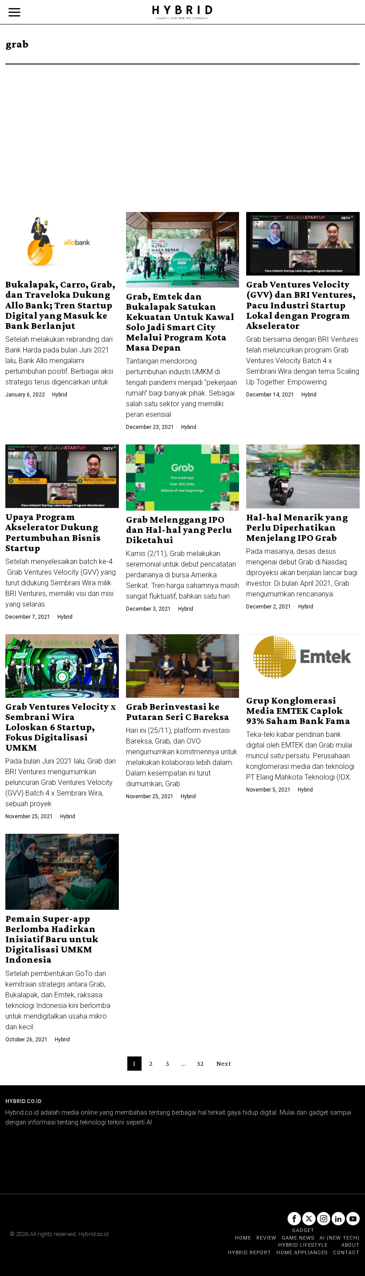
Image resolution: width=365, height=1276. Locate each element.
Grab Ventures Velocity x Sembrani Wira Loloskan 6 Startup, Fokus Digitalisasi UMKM (60, 726)
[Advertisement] (182, 131)
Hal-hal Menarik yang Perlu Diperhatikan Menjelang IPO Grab (297, 527)
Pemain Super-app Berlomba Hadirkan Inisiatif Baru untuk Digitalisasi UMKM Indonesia (51, 938)
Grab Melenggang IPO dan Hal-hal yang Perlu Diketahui (179, 529)
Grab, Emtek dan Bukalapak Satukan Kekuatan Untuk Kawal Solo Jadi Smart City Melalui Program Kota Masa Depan (180, 322)
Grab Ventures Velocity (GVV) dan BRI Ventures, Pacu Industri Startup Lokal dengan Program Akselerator (301, 304)
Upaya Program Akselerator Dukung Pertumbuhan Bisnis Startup (53, 532)
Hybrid (59, 395)
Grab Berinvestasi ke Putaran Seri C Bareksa (177, 711)
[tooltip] (294, 1218)
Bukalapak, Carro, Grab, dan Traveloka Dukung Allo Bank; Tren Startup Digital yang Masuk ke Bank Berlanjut (60, 304)
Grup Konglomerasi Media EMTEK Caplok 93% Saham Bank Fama (298, 710)
